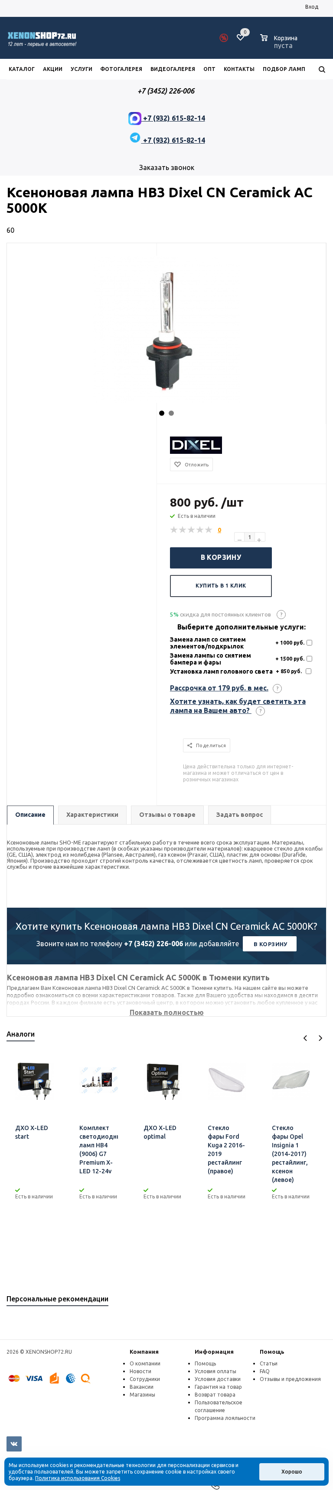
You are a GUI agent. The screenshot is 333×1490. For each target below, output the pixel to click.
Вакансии (141, 1387)
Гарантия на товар (218, 1387)
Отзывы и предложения (290, 1379)
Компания (144, 1352)
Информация (214, 1352)
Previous (305, 1038)
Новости (140, 1371)
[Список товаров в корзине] (280, 44)
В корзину (221, 557)
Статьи (269, 1363)
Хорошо (291, 1471)
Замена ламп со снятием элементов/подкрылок (208, 643)
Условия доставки (218, 1379)
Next (320, 1038)
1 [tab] (161, 413)
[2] (183, 530)
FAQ (265, 1371)
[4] (200, 530)
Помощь (272, 1352)
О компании (145, 1363)
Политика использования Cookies (77, 1478)
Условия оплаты (215, 1371)
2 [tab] (171, 413)
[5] (209, 530)
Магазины (142, 1394)
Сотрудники (145, 1379)
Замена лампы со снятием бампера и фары (210, 659)
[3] (191, 530)
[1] (174, 530)
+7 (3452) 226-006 (153, 943)
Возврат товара (215, 1394)
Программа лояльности (225, 1418)
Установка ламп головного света (221, 671)
